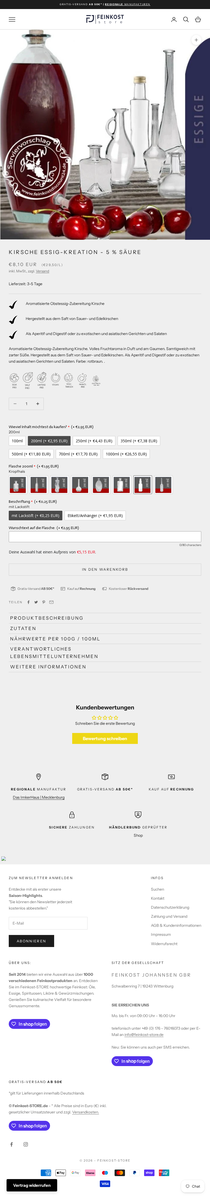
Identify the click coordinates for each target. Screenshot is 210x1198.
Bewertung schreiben (105, 738)
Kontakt (157, 898)
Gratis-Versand (36, 589)
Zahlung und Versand (169, 916)
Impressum (161, 934)
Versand (42, 271)
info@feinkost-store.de (144, 1034)
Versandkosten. (85, 1112)
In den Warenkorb (105, 569)
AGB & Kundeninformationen (176, 925)
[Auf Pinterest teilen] (44, 602)
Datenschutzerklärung (170, 907)
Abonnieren (31, 941)
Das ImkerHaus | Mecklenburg (39, 797)
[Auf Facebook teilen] (28, 602)
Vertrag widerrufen (32, 1185)
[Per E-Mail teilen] (51, 602)
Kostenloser (128, 589)
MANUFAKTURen (127, 4)
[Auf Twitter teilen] (36, 602)
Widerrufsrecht (164, 943)
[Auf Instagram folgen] (25, 1144)
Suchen (157, 889)
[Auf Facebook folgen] (11, 1144)
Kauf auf (81, 589)
